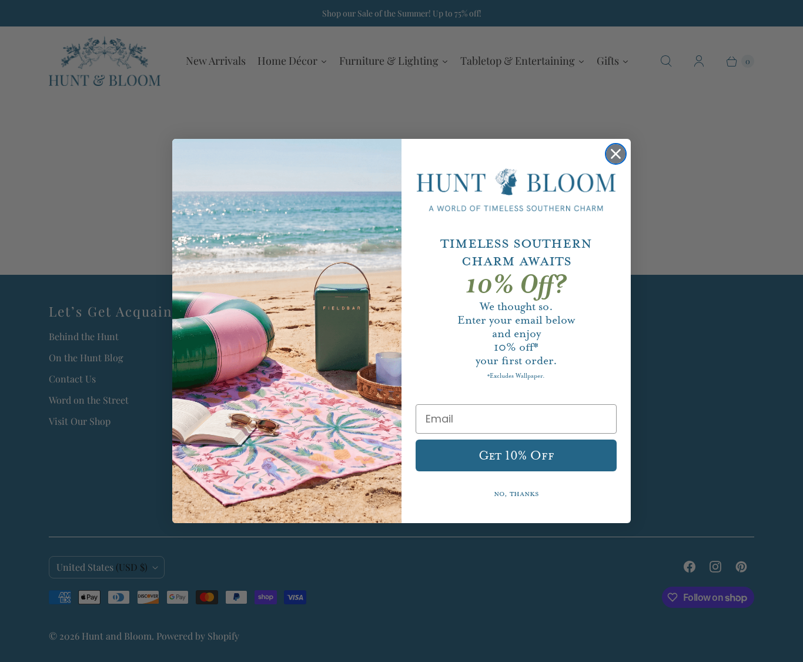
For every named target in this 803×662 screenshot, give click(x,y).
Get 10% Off (516, 455)
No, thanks (516, 494)
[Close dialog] (615, 154)
